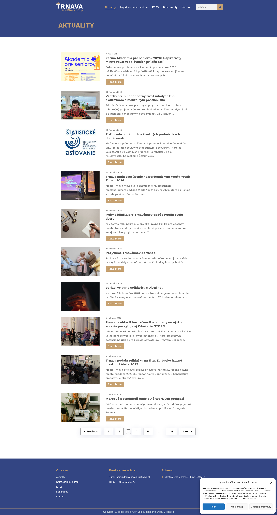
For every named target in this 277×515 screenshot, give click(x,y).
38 (171, 431)
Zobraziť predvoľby (261, 506)
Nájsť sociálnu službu (134, 7)
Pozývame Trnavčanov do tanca (130, 253)
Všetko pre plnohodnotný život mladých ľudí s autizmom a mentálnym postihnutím (140, 98)
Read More (115, 81)
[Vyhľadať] (220, 7)
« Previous (91, 431)
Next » (187, 431)
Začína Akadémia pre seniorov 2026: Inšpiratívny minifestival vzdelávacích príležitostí (143, 60)
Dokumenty (170, 7)
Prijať (213, 506)
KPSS (155, 7)
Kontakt (186, 7)
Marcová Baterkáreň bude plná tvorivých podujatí (145, 398)
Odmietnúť (237, 506)
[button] (271, 482)
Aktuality (110, 7)
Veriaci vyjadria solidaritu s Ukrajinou (134, 287)
